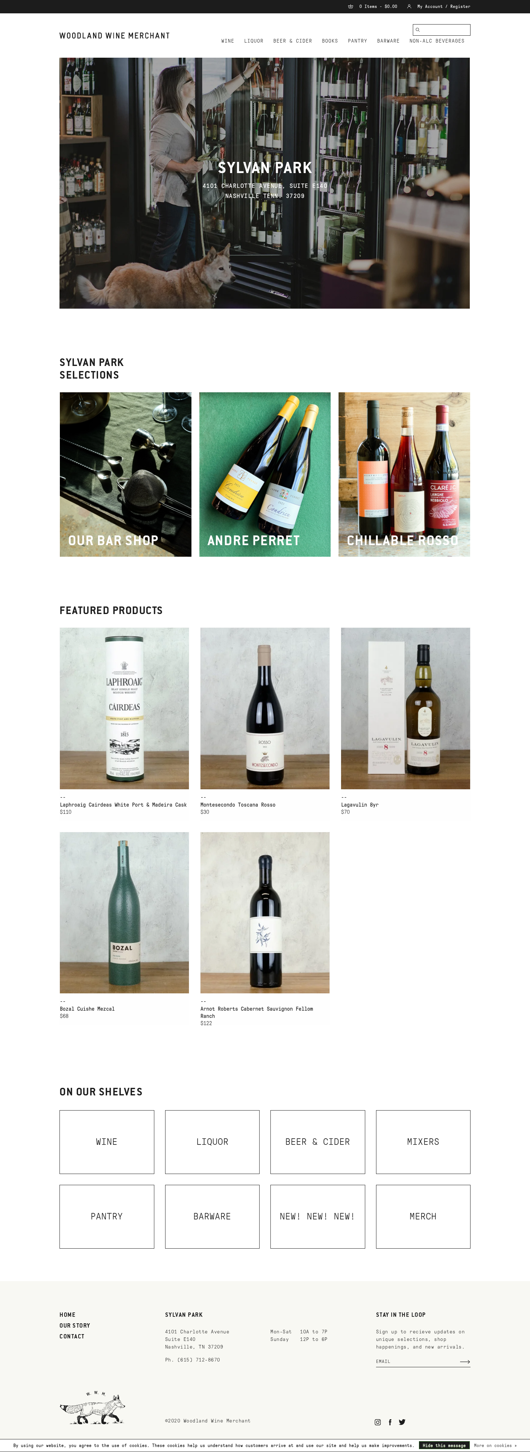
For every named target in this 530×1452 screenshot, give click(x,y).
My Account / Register (443, 6)
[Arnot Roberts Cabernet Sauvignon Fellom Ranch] (265, 913)
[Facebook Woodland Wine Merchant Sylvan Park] (389, 1422)
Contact (72, 1337)
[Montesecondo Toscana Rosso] (265, 708)
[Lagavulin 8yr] (406, 708)
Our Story (74, 1326)
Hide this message (444, 1445)
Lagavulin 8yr (360, 805)
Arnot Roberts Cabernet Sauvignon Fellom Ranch (256, 1012)
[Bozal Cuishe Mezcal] (124, 913)
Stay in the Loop (401, 1315)
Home (67, 1315)
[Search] (418, 30)
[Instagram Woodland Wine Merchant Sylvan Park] (378, 1422)
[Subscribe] (465, 1362)
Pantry (357, 41)
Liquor (254, 41)
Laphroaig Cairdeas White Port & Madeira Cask (123, 805)
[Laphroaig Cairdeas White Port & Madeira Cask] (124, 708)
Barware (388, 41)
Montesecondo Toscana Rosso (237, 805)
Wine (227, 41)
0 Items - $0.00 (378, 6)
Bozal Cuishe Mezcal (87, 1009)
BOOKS (330, 41)
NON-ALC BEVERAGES (437, 41)
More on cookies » (495, 1445)
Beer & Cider (292, 41)
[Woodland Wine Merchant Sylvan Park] (114, 35)
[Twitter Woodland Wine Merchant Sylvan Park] (402, 1422)
